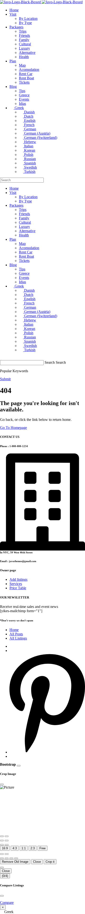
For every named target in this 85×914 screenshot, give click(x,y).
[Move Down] (16, 858)
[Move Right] (6, 858)
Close (37, 861)
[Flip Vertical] (6, 845)
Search (50, 362)
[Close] (19, 765)
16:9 (5, 848)
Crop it (50, 861)
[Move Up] (11, 858)
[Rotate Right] (6, 840)
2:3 (32, 848)
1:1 (23, 848)
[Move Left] (2, 858)
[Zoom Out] (6, 836)
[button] (42, 912)
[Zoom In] (2, 836)
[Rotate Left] (2, 840)
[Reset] (2, 854)
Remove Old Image (15, 861)
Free (42, 848)
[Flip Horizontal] (2, 845)
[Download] (6, 854)
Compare (7, 903)
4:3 (15, 848)
